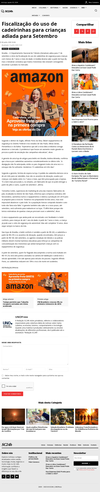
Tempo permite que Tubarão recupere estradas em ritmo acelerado (15, 304)
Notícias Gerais (14, 48)
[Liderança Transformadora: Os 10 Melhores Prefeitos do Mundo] (86, 417)
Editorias (5, 48)
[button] (96, 10)
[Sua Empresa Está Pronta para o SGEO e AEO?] (85, 109)
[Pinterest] (87, 31)
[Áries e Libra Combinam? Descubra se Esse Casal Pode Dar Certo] (85, 82)
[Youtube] (17, 476)
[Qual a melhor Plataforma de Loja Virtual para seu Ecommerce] (38, 417)
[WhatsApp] (93, 31)
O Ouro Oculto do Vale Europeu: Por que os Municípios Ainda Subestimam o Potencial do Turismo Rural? (85, 177)
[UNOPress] (7, 324)
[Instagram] (8, 476)
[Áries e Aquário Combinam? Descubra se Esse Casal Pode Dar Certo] (85, 55)
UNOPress (21, 317)
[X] (82, 31)
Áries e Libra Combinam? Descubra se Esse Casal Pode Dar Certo (84, 94)
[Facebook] (76, 31)
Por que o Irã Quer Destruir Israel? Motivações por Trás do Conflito (13, 429)
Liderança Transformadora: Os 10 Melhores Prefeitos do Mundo (86, 429)
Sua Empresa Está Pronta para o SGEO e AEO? (58, 473)
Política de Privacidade (86, 470)
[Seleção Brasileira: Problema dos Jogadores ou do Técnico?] (62, 417)
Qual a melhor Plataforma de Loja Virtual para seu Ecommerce (36, 429)
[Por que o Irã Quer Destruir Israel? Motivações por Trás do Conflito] (13, 417)
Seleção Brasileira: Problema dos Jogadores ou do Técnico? (62, 429)
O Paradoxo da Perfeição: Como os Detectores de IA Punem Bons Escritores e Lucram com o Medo (83, 147)
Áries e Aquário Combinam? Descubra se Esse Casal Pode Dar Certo (84, 67)
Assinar (85, 463)
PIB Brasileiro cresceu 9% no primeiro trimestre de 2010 (50, 303)
